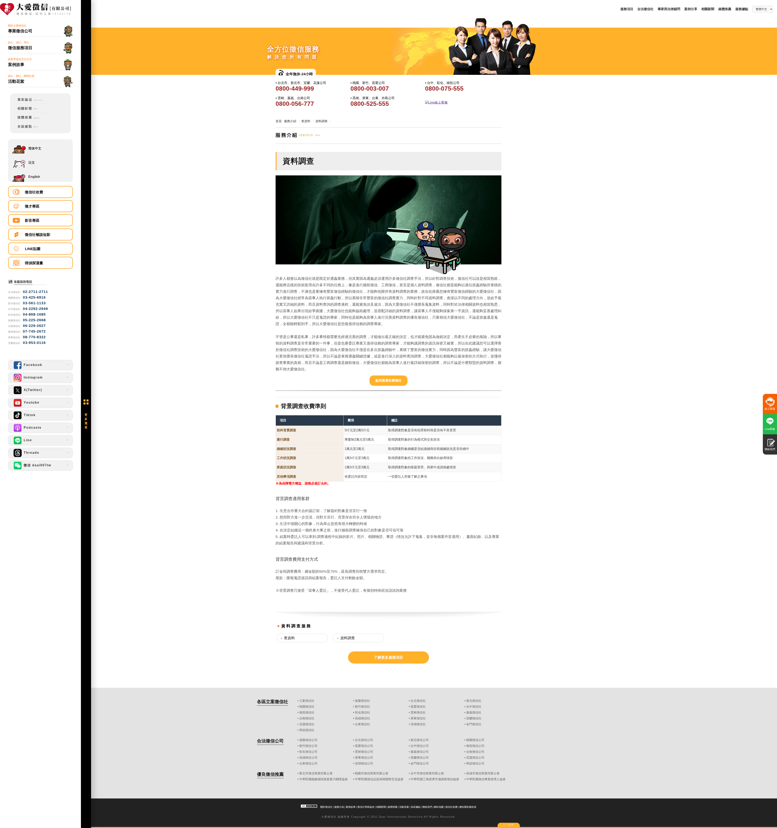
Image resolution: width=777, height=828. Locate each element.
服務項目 (626, 9)
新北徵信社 (473, 700)
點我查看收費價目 (388, 380)
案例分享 (690, 9)
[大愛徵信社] (40, 9)
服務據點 (741, 9)
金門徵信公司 (420, 763)
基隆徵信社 (362, 700)
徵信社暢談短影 (37, 235)
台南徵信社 (306, 718)
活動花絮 (404, 807)
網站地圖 (439, 807)
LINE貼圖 (32, 249)
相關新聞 (707, 9)
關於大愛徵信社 (20, 28)
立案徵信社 (306, 700)
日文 (31, 162)
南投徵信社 (306, 712)
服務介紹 (339, 807)
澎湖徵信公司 (364, 763)
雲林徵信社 (418, 712)
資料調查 (347, 638)
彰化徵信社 (362, 712)
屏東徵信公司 (364, 757)
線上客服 (770, 408)
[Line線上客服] (462, 103)
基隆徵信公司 (308, 740)
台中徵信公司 (420, 745)
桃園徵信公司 (475, 740)
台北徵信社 (418, 700)
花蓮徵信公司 (475, 757)
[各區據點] (29, 128)
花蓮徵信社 (306, 724)
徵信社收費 (34, 192)
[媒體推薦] (29, 121)
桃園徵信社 (306, 706)
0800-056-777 (295, 103)
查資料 (289, 638)
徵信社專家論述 (365, 807)
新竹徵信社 (362, 706)
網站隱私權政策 (467, 807)
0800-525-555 (369, 103)
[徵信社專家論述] (29, 103)
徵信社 (331, 816)
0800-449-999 (295, 88)
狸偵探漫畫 (34, 263)
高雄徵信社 (362, 718)
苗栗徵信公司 (364, 745)
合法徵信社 (645, 9)
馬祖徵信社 (306, 730)
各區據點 (415, 807)
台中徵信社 (473, 706)
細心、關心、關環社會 (21, 79)
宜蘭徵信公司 (420, 757)
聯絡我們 (427, 807)
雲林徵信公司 (364, 751)
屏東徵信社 (418, 718)
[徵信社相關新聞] (29, 112)
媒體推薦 (724, 9)
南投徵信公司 (475, 745)
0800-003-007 (369, 88)
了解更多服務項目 (388, 657)
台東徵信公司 (308, 763)
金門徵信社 (473, 724)
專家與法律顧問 (669, 9)
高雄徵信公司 (308, 757)
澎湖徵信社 (418, 724)
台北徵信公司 (364, 740)
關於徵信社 (326, 807)
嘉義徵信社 (473, 712)
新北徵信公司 (420, 740)
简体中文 (34, 148)
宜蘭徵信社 (473, 718)
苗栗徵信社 (418, 706)
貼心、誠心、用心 (20, 45)
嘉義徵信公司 (420, 751)
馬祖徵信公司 (475, 763)
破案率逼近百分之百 (20, 62)
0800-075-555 (444, 88)
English (34, 176)
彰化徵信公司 (308, 751)
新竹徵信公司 (308, 745)
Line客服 (770, 428)
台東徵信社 (362, 724)
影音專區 (32, 220)
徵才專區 (32, 206)
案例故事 (351, 807)
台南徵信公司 (475, 751)
